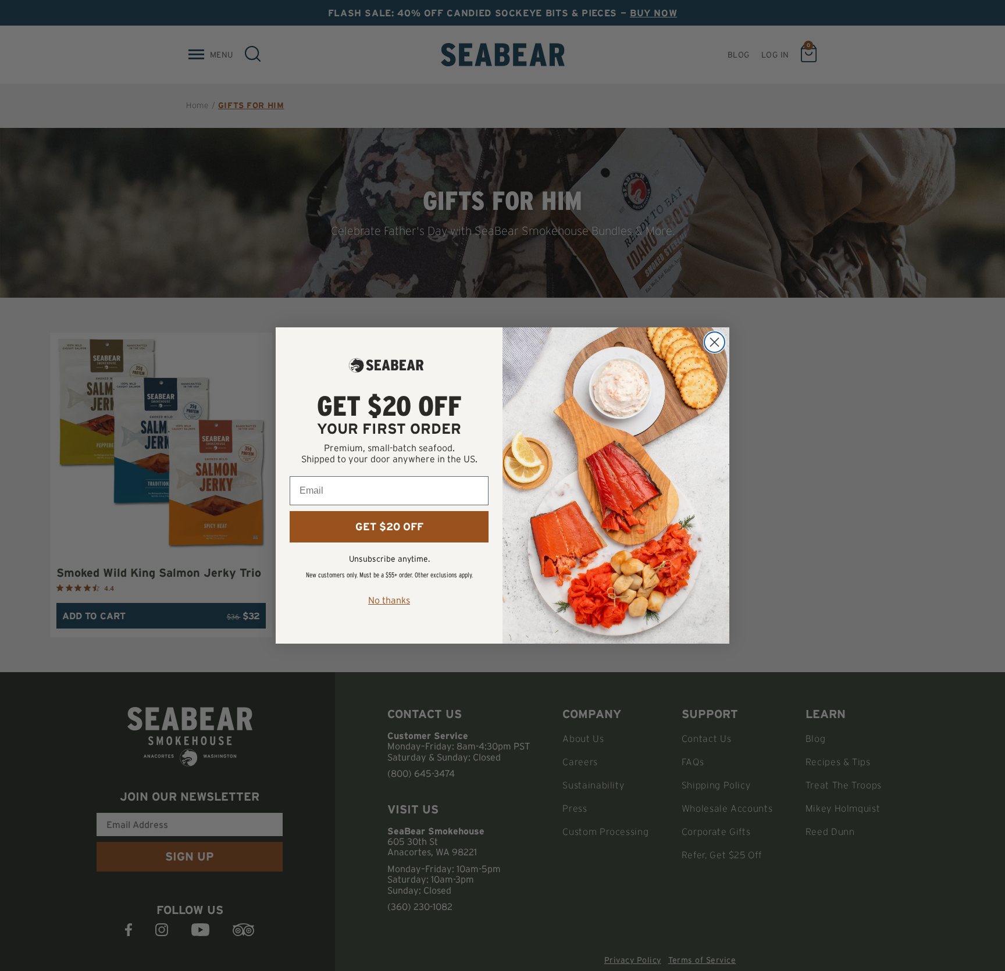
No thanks (389, 600)
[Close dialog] (714, 342)
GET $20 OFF (389, 527)
